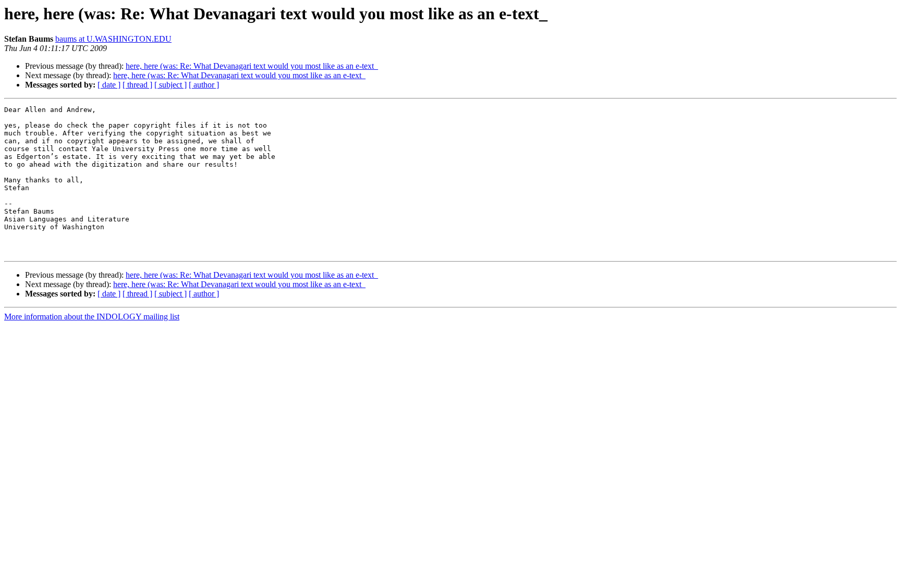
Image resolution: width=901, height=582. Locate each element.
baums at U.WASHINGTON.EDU (113, 38)
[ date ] (109, 84)
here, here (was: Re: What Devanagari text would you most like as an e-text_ (252, 65)
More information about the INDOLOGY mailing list (91, 316)
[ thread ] (137, 84)
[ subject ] (170, 84)
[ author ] (204, 84)
